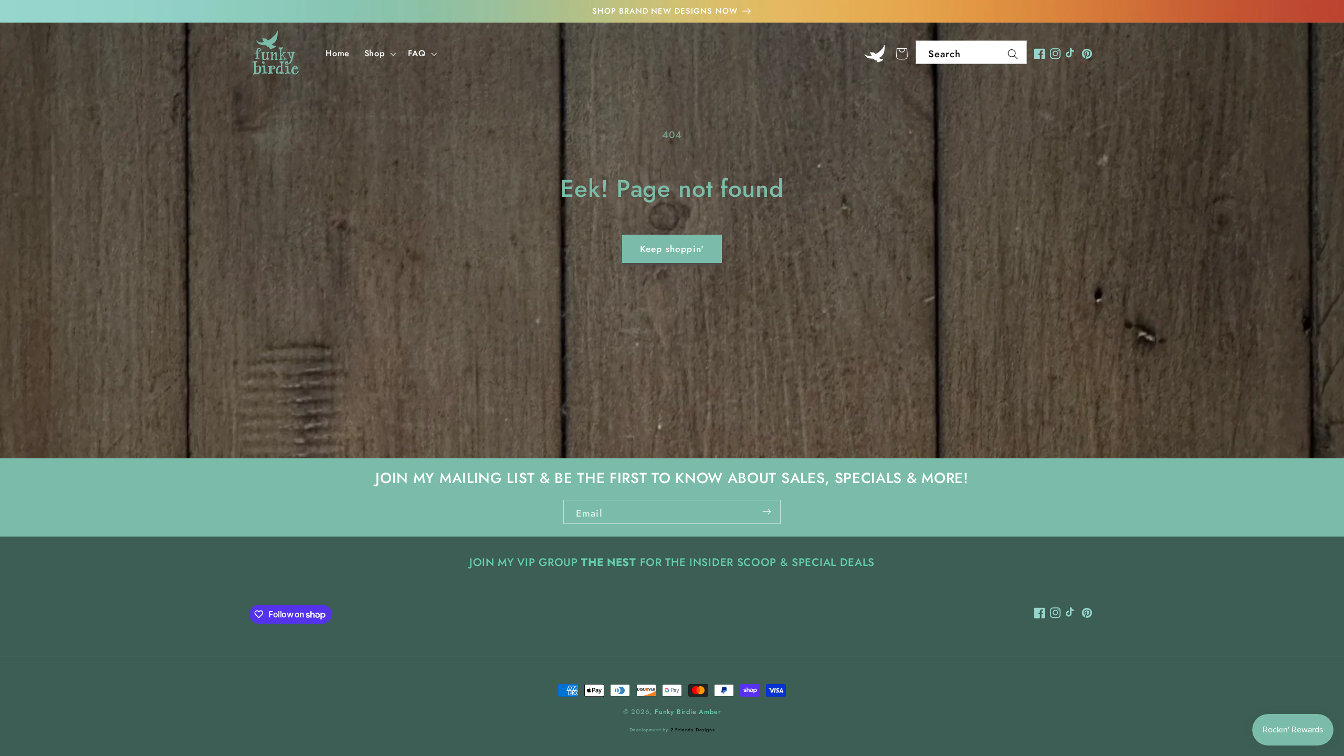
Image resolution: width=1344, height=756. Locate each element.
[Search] (1013, 54)
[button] (379, 53)
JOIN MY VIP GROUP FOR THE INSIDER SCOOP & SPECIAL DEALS (672, 562)
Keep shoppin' (672, 249)
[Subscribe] (766, 512)
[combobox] (971, 52)
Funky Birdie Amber (688, 712)
